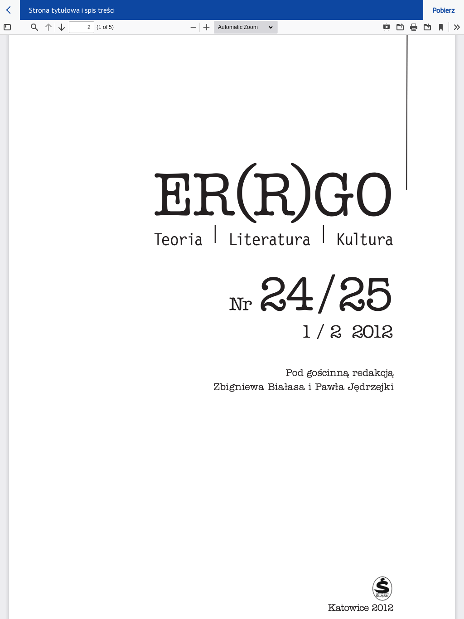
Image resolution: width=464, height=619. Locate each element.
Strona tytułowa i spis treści (72, 10)
